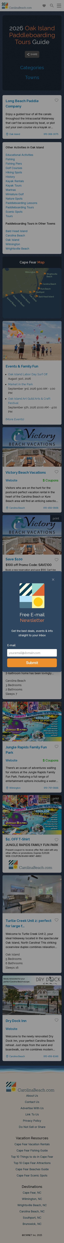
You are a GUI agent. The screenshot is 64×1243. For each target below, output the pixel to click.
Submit (32, 662)
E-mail (11, 645)
